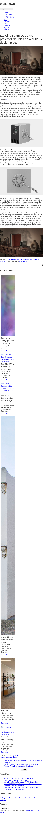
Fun (5, 23)
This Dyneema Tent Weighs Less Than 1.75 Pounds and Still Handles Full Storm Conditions (22, 788)
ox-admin (16, 755)
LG (7, 100)
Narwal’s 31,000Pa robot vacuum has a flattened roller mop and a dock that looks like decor (23, 785)
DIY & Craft (8, 14)
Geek (5, 20)
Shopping (7, 27)
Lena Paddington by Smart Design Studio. (7, 639)
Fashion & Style (9, 18)
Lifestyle (7, 25)
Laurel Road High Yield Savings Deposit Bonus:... (7, 366)
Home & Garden (9, 16)
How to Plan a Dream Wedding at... (7, 739)
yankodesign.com (6, 757)
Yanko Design (23, 261)
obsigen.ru (7, 29)
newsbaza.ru (8, 31)
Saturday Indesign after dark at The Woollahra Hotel (21, 782)
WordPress (29, 810)
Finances (7, 22)
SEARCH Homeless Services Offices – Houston (18, 778)
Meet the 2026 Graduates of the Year (15, 780)
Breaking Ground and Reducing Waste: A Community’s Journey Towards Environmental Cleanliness (21, 765)
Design (6, 12)
